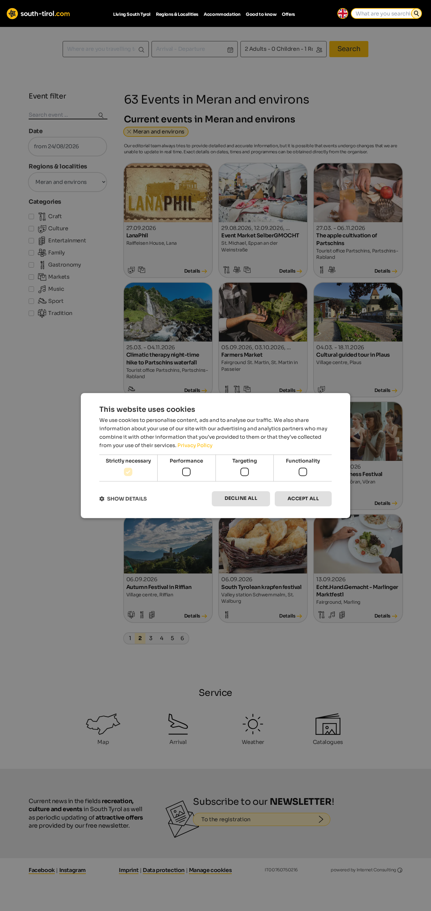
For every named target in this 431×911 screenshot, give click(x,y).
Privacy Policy (194, 445)
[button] (123, 499)
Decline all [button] (241, 498)
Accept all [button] (303, 499)
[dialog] (215, 455)
